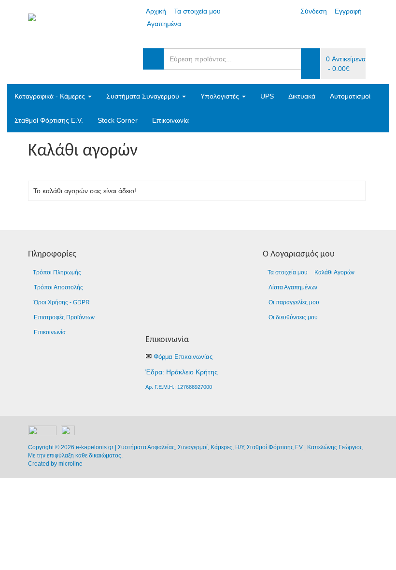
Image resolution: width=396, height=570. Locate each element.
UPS (267, 96)
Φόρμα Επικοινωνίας (183, 356)
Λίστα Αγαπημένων (293, 287)
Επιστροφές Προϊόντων (64, 317)
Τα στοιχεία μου (197, 11)
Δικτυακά (301, 96)
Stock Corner (118, 120)
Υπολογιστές (220, 96)
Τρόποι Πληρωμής (57, 272)
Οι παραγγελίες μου (294, 302)
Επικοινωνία (170, 120)
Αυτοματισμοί (350, 96)
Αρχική (156, 11)
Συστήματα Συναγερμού (143, 96)
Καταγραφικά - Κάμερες (50, 96)
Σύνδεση (313, 11)
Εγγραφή (348, 11)
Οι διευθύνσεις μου (293, 317)
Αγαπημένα (164, 24)
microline (70, 463)
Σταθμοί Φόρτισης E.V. (48, 120)
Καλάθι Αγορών (334, 272)
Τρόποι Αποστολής (58, 287)
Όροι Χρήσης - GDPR (62, 302)
